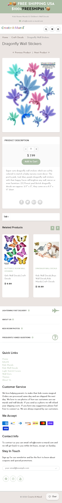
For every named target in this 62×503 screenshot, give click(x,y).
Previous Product (22, 53)
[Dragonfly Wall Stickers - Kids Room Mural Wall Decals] (31, 95)
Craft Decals (17, 37)
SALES (5, 362)
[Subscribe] (56, 468)
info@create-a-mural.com (32, 21)
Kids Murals (7, 365)
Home (5, 37)
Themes (5, 377)
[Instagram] (13, 479)
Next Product (41, 53)
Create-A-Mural (35, 497)
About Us (6, 380)
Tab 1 (6, 217)
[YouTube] (20, 479)
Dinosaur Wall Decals (46, 268)
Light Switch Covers (11, 371)
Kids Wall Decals (10, 368)
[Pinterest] (6, 479)
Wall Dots (7, 374)
